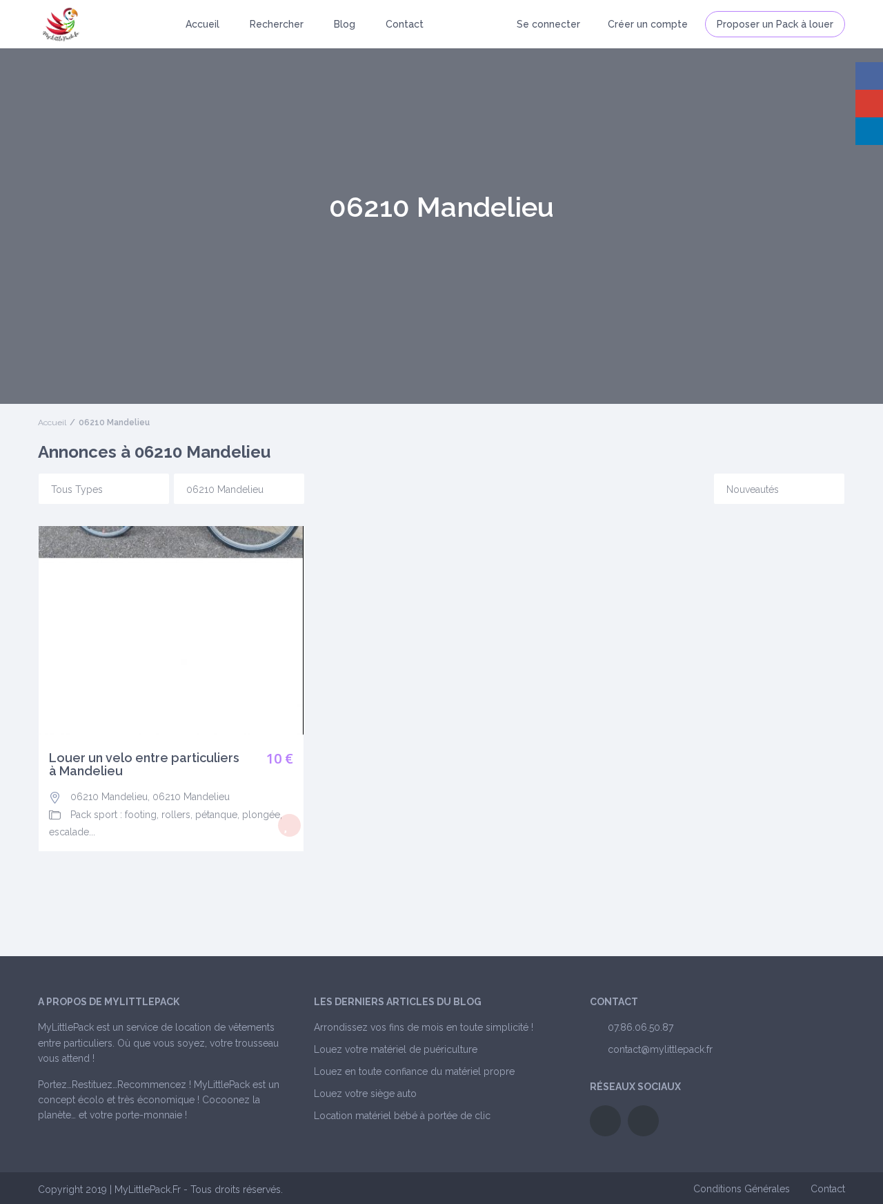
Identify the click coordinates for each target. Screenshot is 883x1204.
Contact (405, 24)
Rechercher (277, 24)
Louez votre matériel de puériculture (395, 1049)
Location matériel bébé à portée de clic (402, 1115)
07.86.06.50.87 (640, 1027)
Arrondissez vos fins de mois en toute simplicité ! (423, 1027)
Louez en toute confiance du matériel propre (414, 1071)
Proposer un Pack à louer (775, 24)
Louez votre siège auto (365, 1093)
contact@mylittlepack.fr (660, 1049)
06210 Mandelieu (109, 796)
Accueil (202, 24)
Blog (344, 24)
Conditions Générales (741, 1188)
